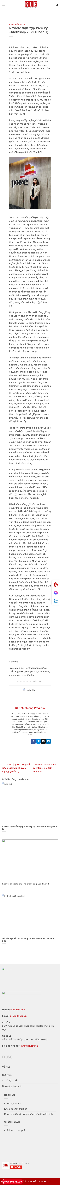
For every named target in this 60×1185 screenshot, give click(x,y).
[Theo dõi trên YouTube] (9, 1057)
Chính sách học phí (14, 1130)
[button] (3, 4)
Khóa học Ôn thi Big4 (15, 1108)
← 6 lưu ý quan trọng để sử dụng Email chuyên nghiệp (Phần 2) (16, 768)
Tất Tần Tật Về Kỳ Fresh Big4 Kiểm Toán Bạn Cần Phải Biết (28, 939)
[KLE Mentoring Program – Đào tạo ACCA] (31, 5)
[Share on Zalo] (38, 741)
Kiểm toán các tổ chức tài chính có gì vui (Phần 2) (25, 884)
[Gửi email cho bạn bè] (43, 741)
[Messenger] (56, 593)
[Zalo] (56, 601)
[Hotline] (56, 584)
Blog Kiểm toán (17, 24)
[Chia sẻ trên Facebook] (33, 741)
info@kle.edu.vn (18, 1015)
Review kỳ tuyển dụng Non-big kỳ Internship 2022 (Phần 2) (29, 827)
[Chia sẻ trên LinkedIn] (48, 741)
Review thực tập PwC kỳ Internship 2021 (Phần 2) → (45, 768)
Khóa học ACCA (12, 1103)
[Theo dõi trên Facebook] (4, 1057)
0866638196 (14, 1181)
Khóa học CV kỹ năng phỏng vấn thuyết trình (28, 1114)
